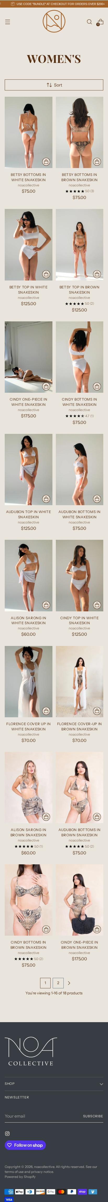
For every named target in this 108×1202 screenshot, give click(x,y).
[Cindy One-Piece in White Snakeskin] (28, 357)
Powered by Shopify (20, 1177)
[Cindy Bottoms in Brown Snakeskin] (28, 900)
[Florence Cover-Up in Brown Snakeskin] (80, 681)
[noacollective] (54, 22)
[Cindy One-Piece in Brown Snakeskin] (80, 900)
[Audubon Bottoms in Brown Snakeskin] (80, 787)
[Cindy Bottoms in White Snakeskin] (80, 357)
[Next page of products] (69, 983)
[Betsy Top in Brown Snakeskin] (80, 244)
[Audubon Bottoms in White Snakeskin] (80, 469)
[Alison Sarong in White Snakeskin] (28, 575)
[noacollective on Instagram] (8, 1134)
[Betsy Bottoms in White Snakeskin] (28, 132)
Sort (58, 85)
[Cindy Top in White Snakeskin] (80, 575)
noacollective (44, 1167)
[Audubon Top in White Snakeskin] (28, 469)
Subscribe (93, 1116)
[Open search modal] (89, 22)
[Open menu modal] (7, 22)
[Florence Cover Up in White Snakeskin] (28, 681)
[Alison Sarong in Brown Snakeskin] (28, 787)
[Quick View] (46, 161)
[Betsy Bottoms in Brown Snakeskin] (80, 132)
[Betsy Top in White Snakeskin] (28, 244)
